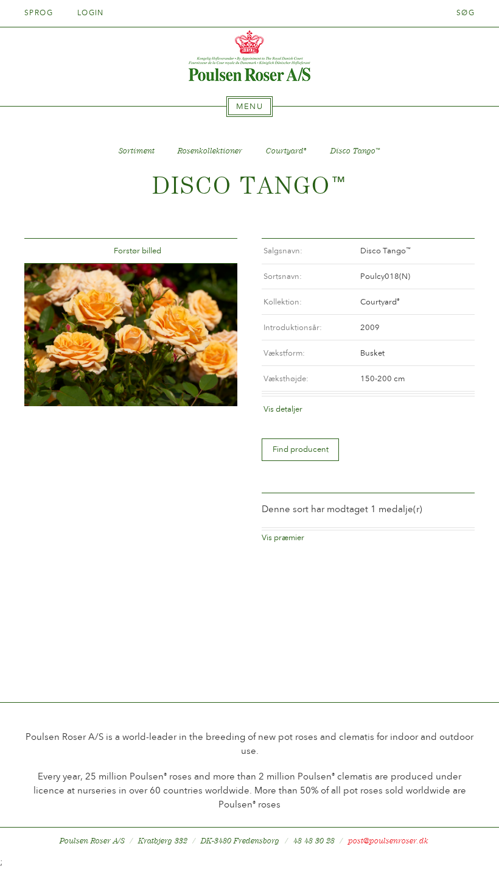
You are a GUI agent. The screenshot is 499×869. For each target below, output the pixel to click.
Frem (213, 251)
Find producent (301, 449)
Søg (465, 13)
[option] (130, 335)
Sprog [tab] (40, 13)
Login (90, 13)
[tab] (249, 106)
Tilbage (48, 251)
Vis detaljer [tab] (282, 408)
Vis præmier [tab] (283, 537)
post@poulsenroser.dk (388, 840)
